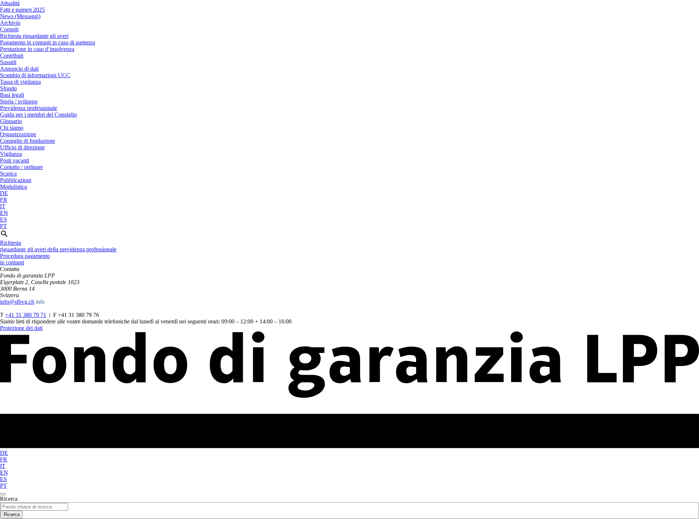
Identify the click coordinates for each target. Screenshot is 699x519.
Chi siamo (11, 128)
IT (2, 206)
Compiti (9, 29)
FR (3, 200)
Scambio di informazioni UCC (35, 75)
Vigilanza (11, 154)
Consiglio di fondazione (27, 141)
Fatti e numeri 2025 (22, 10)
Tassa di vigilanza (20, 82)
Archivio (10, 23)
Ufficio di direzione (22, 147)
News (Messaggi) (20, 16)
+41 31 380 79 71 (25, 315)
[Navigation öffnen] (3, 494)
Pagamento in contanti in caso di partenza (47, 42)
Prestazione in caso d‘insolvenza (37, 49)
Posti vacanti (14, 160)
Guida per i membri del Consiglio (38, 114)
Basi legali (12, 95)
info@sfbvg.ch (17, 302)
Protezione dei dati (21, 328)
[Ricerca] (4, 236)
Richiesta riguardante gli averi (34, 36)
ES (3, 219)
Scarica (8, 173)
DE (4, 193)
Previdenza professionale (28, 108)
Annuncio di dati (19, 69)
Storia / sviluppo (18, 101)
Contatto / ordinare (21, 167)
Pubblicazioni (15, 180)
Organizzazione (18, 134)
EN (4, 213)
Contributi (11, 55)
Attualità (10, 3)
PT (3, 226)
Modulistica (13, 187)
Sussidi (8, 62)
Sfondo (8, 88)
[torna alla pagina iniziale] (349, 446)
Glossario (11, 121)
